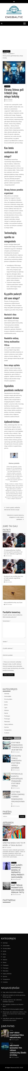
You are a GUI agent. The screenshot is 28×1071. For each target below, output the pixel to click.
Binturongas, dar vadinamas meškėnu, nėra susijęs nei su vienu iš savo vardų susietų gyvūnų (14, 1013)
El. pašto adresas (8, 648)
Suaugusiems (8, 730)
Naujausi (17, 738)
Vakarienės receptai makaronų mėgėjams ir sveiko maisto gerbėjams (15, 517)
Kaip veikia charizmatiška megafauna (13, 992)
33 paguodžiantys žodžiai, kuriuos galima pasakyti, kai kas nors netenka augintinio (13, 552)
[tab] (8, 738)
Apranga (6, 693)
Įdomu (6, 704)
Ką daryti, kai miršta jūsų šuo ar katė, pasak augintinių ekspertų (13, 578)
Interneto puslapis (8, 655)
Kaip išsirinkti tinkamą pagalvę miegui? (13, 1009)
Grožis (6, 702)
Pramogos (7, 719)
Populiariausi (8, 738)
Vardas (5, 641)
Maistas (6, 710)
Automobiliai (7, 696)
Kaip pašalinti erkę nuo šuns (13, 602)
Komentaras (6, 621)
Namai (6, 713)
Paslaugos (7, 716)
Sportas (6, 727)
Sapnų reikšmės (8, 724)
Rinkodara (7, 721)
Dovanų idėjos (8, 699)
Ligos (5, 707)
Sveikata (7, 86)
